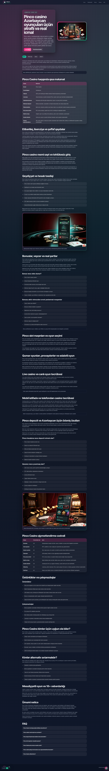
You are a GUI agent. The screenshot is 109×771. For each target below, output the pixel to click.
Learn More (27, 49)
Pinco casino (25, 157)
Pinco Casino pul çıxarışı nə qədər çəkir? (32, 745)
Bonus (95, 2)
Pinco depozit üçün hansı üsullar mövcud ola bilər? (34, 736)
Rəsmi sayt (30, 56)
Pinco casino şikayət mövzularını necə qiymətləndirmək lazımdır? (38, 749)
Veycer (36, 56)
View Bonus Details (37, 49)
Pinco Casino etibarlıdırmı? (29, 754)
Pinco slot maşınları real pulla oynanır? (32, 741)
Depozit (41, 56)
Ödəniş (100, 2)
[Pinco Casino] (8, 2)
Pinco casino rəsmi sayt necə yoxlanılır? (32, 732)
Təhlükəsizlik (89, 2)
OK (7, 768)
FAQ (104, 2)
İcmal (84, 2)
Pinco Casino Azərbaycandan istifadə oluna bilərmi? (35, 728)
